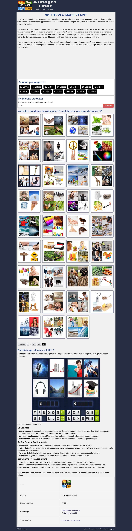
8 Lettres (81, 91)
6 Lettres (58, 91)
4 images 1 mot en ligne (71, 520)
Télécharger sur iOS (69, 513)
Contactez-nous (104, 529)
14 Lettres (74, 87)
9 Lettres (92, 91)
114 (34, 344)
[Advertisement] (66, 63)
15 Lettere (86, 87)
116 (44, 344)
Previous (22, 344)
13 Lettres (61, 87)
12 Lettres (49, 87)
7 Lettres (69, 91)
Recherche (108, 106)
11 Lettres (36, 87)
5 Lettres (46, 91)
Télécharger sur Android (71, 510)
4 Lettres (35, 91)
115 (39, 344)
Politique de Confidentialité (91, 529)
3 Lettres (24, 91)
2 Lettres (98, 87)
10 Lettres (24, 87)
